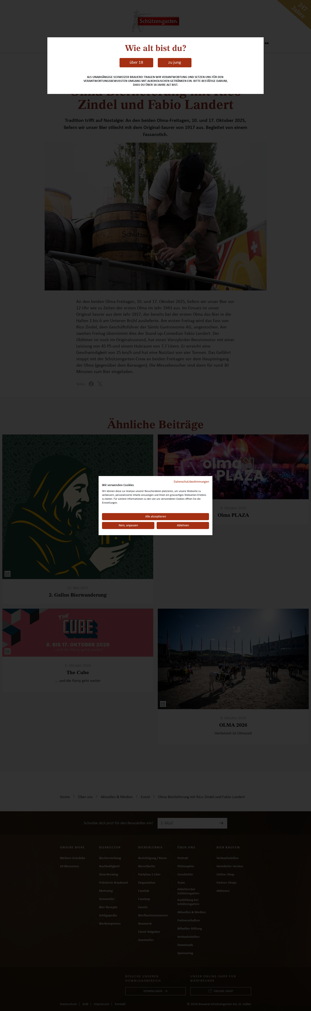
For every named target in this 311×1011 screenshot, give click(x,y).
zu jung (174, 62)
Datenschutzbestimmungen (191, 481)
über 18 (136, 62)
